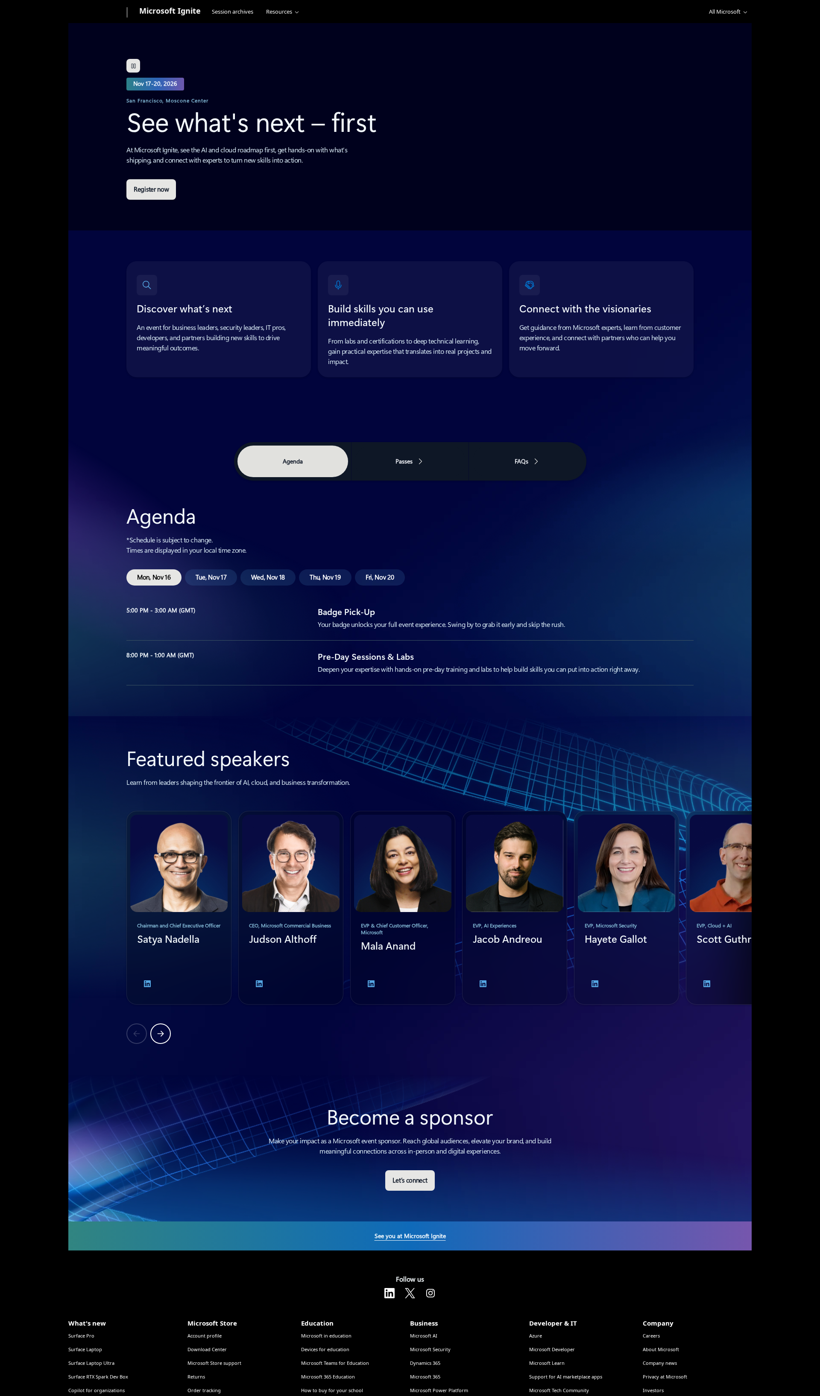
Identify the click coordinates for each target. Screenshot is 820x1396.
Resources (279, 11)
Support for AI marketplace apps (565, 1376)
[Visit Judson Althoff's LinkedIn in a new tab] (259, 983)
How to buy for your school (332, 1390)
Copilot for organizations (96, 1390)
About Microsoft (661, 1349)
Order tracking (204, 1390)
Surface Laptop (85, 1349)
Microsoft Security (430, 1349)
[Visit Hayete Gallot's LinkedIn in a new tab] (595, 983)
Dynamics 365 (425, 1363)
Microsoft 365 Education (328, 1376)
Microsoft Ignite (170, 11)
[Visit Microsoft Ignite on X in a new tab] (410, 1293)
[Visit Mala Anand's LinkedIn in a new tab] (371, 983)
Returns (196, 1376)
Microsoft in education (326, 1335)
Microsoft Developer (552, 1349)
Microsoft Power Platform (439, 1390)
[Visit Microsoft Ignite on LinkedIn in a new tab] (389, 1293)
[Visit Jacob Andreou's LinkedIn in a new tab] (483, 983)
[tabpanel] (410, 584)
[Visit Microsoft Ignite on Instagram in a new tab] (430, 1293)
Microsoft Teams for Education (335, 1363)
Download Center (207, 1349)
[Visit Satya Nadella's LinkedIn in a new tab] (147, 983)
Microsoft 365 (425, 1376)
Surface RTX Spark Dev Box (98, 1376)
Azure (535, 1335)
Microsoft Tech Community (559, 1390)
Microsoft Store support (214, 1363)
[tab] (154, 577)
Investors (653, 1390)
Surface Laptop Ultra (91, 1363)
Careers (651, 1335)
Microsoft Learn (547, 1363)
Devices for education (325, 1349)
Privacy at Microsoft (665, 1376)
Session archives (232, 11)
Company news (660, 1363)
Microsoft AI (423, 1335)
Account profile (204, 1335)
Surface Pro (81, 1335)
